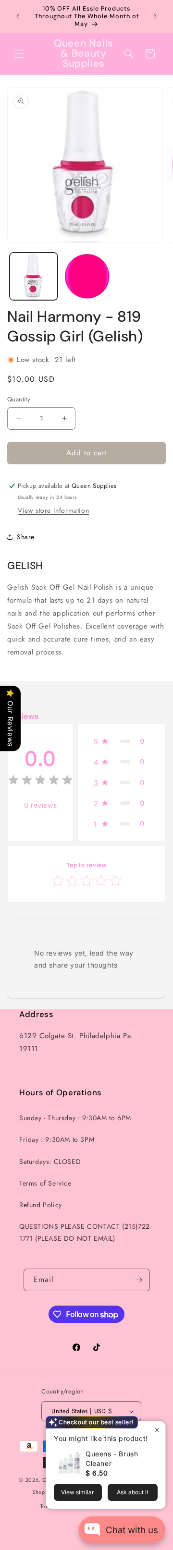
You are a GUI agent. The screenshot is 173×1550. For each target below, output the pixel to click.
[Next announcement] (155, 16)
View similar (77, 1492)
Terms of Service (45, 1183)
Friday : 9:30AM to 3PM (56, 1139)
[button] (19, 53)
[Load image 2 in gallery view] (86, 277)
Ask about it (132, 1492)
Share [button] (26, 537)
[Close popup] (156, 1429)
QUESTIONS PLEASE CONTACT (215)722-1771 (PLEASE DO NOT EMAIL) (85, 1232)
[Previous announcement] (17, 16)
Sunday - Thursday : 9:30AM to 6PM (75, 1118)
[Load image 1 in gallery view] (34, 277)
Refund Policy (40, 1205)
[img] (40, 781)
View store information (53, 510)
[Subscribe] (138, 1280)
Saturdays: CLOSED (50, 1161)
